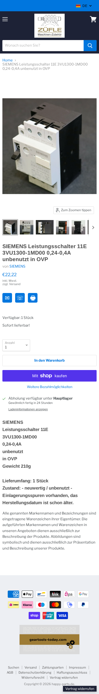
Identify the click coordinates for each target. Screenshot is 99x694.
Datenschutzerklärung (35, 672)
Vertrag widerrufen (64, 677)
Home (7, 60)
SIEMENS (17, 266)
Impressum (77, 667)
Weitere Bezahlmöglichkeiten (49, 387)
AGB (10, 672)
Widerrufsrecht (32, 677)
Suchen (13, 667)
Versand (31, 667)
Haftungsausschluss (72, 672)
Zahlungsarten (53, 667)
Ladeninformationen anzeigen (28, 409)
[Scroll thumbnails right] (92, 227)
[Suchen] (90, 45)
